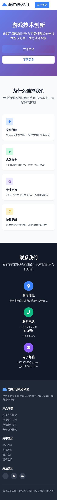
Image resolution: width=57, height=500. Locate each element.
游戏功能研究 (9, 429)
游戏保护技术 (9, 419)
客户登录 (42, 5)
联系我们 (7, 459)
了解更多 (28, 59)
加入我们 (7, 454)
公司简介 (7, 445)
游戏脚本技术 (9, 424)
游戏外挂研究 (9, 415)
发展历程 (7, 449)
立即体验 (28, 49)
